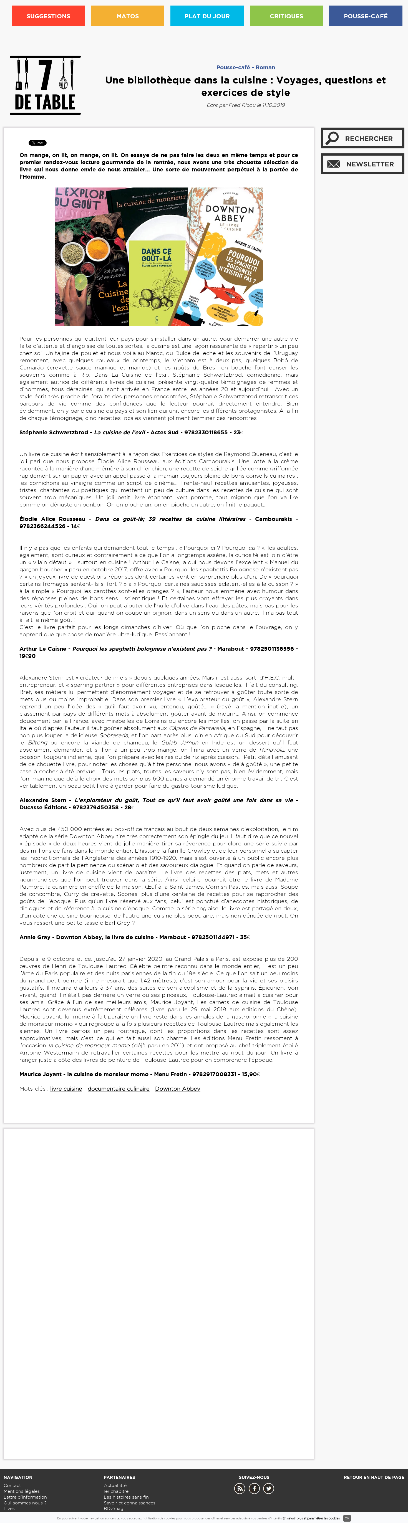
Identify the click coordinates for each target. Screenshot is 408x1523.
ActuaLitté (115, 1485)
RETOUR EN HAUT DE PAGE (374, 1477)
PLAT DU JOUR (207, 16)
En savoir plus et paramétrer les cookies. (312, 1518)
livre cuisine (66, 1089)
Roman (265, 67)
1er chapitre (116, 1491)
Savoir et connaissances (129, 1503)
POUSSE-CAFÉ (366, 16)
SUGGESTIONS (48, 16)
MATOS (128, 16)
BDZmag (114, 1508)
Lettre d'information (25, 1497)
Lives (9, 1508)
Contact (12, 1485)
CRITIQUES (286, 16)
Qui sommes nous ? (25, 1503)
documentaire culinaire (119, 1089)
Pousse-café (233, 67)
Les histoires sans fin (126, 1497)
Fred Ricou (241, 105)
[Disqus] (158, 1217)
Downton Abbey (177, 1089)
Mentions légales (22, 1491)
